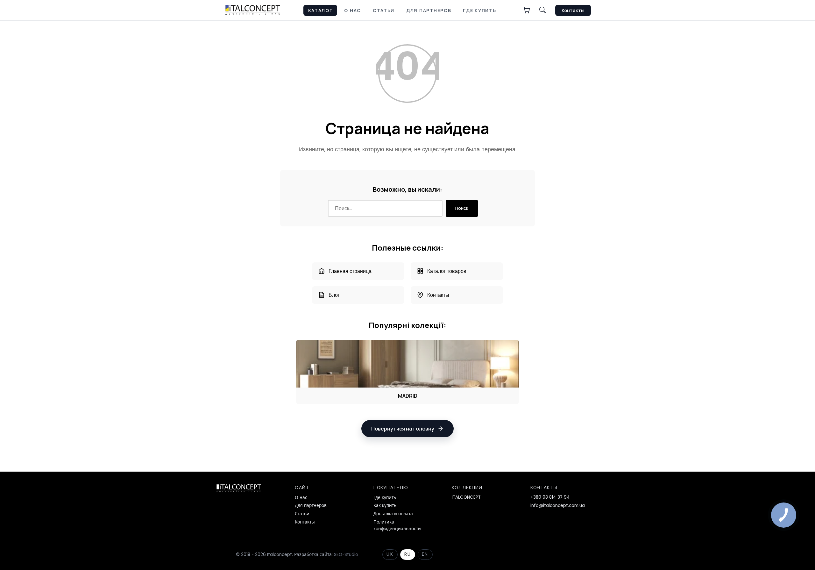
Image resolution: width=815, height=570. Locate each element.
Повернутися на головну (402, 428)
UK (389, 554)
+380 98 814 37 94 (550, 497)
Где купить (479, 10)
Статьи (383, 10)
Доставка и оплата (393, 514)
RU (407, 554)
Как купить (384, 505)
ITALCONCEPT (466, 497)
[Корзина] (526, 10)
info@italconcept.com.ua (557, 505)
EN (425, 554)
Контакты (573, 10)
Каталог (320, 10)
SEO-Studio (346, 555)
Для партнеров (428, 10)
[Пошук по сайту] (542, 10)
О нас (352, 10)
